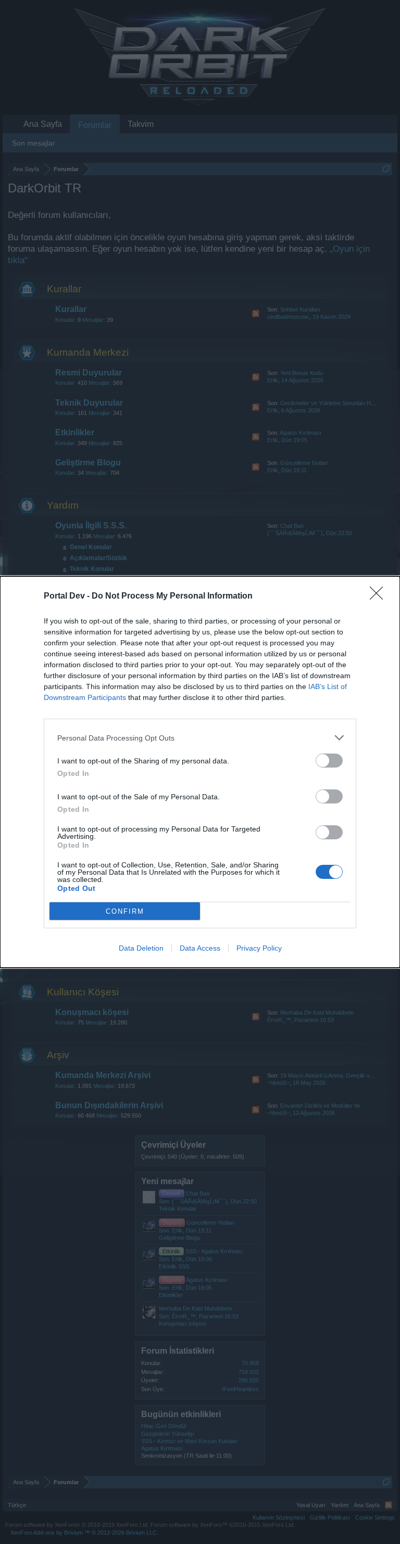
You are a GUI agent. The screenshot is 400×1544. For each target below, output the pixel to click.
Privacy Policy (259, 948)
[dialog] (200, 772)
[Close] (380, 596)
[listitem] (200, 737)
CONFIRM (125, 911)
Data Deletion (141, 948)
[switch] (329, 761)
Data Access (200, 948)
